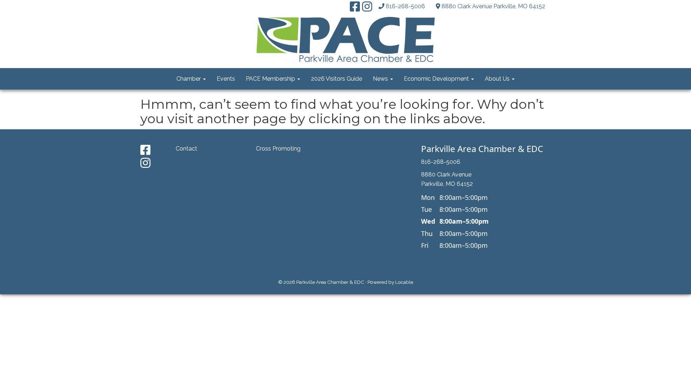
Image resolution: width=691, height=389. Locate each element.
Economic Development (437, 78)
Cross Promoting (278, 148)
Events (226, 78)
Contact (186, 148)
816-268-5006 (405, 6)
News (381, 78)
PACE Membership (271, 78)
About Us (498, 78)
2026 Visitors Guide (336, 78)
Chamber (189, 78)
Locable (404, 282)
